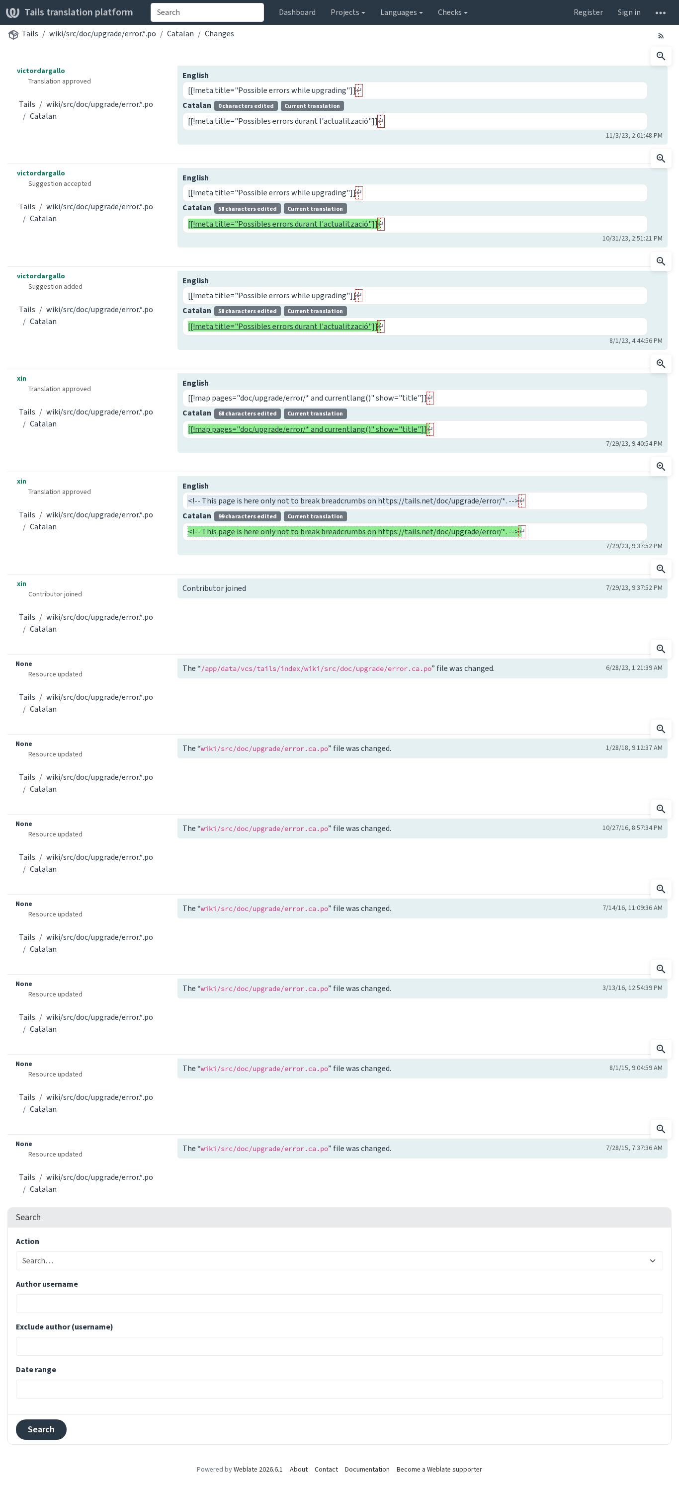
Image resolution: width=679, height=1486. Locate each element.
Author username (47, 1284)
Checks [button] (450, 12)
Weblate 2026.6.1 (258, 1469)
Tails (30, 33)
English (195, 75)
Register (588, 12)
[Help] (660, 12)
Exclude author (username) (64, 1326)
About (299, 1469)
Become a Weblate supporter (439, 1469)
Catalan (180, 33)
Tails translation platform (78, 12)
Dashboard (297, 12)
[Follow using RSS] (661, 35)
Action (27, 1241)
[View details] (661, 56)
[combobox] (207, 12)
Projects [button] (345, 12)
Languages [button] (398, 12)
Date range (36, 1369)
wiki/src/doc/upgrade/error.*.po (102, 33)
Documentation (367, 1469)
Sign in (629, 12)
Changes (219, 33)
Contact (326, 1469)
